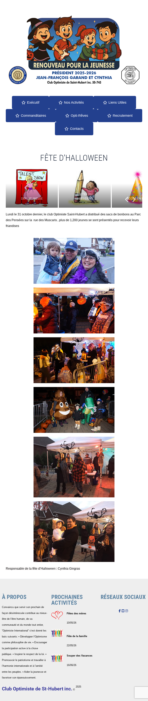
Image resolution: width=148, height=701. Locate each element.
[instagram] (126, 610)
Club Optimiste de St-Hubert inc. (37, 689)
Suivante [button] (134, 199)
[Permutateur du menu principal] (140, 10)
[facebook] (120, 610)
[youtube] (123, 610)
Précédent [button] (126, 199)
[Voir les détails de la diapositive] (44, 188)
